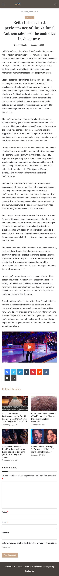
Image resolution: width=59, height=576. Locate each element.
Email (5, 522)
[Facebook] (7, 372)
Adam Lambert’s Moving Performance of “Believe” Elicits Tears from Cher (42, 449)
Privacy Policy (48, 567)
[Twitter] (13, 372)
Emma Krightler (21, 45)
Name (5, 512)
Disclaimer (18, 567)
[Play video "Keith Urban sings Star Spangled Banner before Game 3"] (29, 347)
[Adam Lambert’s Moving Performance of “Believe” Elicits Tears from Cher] (44, 436)
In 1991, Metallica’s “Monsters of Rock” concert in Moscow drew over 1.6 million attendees (44, 417)
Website (5, 533)
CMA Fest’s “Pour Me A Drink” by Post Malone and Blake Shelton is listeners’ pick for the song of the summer (14, 451)
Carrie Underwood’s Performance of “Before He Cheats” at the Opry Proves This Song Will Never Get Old (15, 417)
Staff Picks (33, 12)
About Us (8, 567)
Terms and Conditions (33, 567)
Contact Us (29, 571)
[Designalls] (18, 4)
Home (25, 12)
